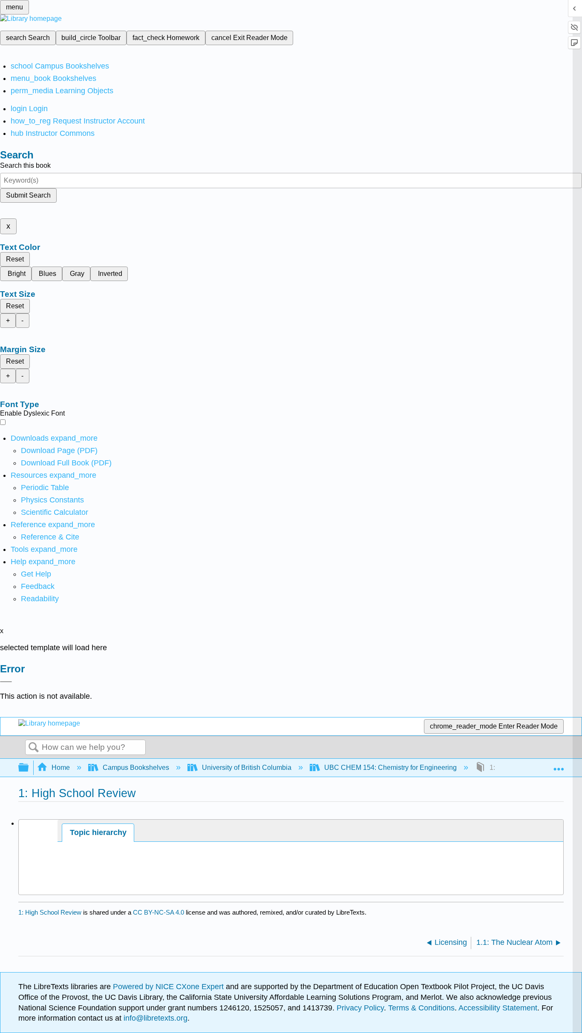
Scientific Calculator (54, 512)
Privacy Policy (360, 1008)
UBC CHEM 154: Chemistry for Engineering (390, 767)
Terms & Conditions (421, 1008)
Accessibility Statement (497, 1008)
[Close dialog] (6, 681)
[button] (38, 586)
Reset (15, 259)
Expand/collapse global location (558, 765)
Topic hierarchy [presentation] (98, 832)
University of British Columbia (246, 767)
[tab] (98, 833)
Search (33, 747)
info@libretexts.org (154, 1018)
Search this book (25, 165)
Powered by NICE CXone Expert (169, 986)
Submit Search (28, 195)
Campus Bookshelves (136, 767)
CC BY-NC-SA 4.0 (158, 912)
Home (61, 767)
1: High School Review (49, 912)
